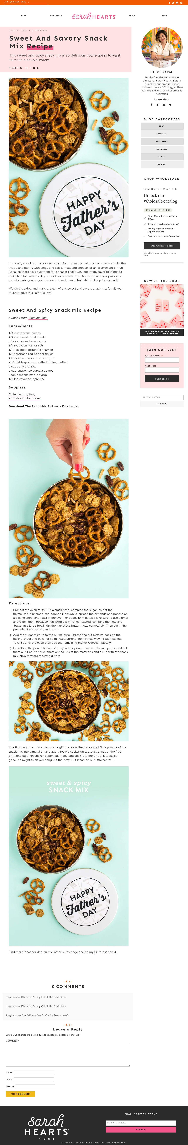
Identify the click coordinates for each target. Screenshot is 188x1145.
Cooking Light (38, 317)
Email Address (154, 356)
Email (9, 1079)
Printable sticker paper (25, 398)
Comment (12, 1041)
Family (161, 157)
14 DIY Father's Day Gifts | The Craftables (42, 1006)
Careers (140, 1114)
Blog (164, 16)
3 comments (39, 30)
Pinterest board (105, 952)
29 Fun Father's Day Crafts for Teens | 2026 (43, 1015)
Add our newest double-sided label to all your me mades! (162, 332)
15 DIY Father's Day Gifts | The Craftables (42, 997)
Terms (152, 1114)
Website (10, 1086)
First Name (150, 366)
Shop (23, 16)
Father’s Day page (65, 952)
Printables (161, 149)
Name (10, 1072)
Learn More (162, 99)
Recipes (162, 165)
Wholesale (56, 16)
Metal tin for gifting (22, 394)
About (132, 16)
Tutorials (161, 134)
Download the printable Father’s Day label (43, 406)
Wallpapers (162, 141)
